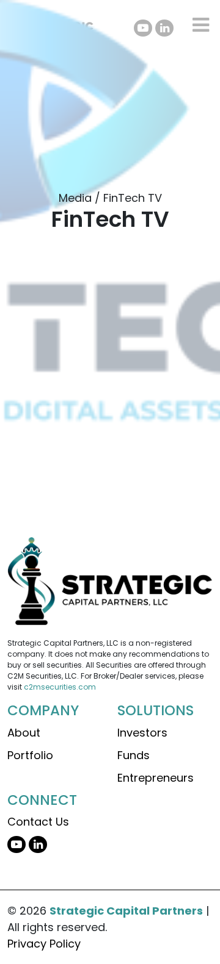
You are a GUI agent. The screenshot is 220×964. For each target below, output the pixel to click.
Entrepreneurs (155, 777)
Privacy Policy (44, 943)
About (23, 732)
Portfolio (30, 755)
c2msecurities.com (60, 687)
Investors (142, 732)
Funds (133, 755)
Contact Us (38, 821)
